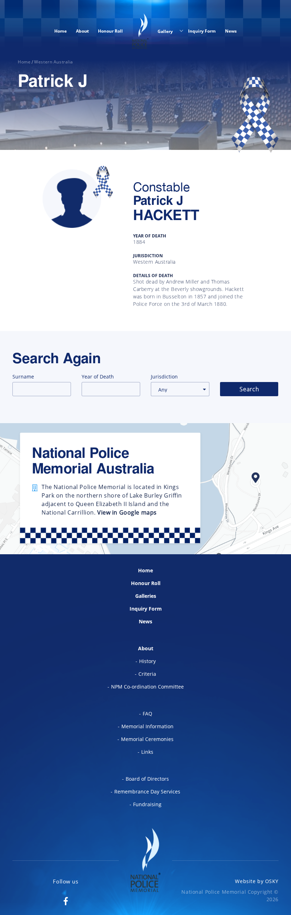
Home (60, 31)
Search (249, 389)
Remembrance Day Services (147, 791)
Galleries (145, 596)
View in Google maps (127, 512)
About (82, 31)
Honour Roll (110, 31)
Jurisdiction (164, 376)
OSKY (272, 881)
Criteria (147, 673)
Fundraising (147, 804)
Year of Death (98, 376)
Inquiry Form (202, 31)
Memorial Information (147, 726)
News (231, 31)
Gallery (166, 31)
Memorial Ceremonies (147, 739)
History (147, 661)
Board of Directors (147, 778)
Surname (23, 376)
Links (147, 751)
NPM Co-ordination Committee (147, 686)
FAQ (147, 713)
